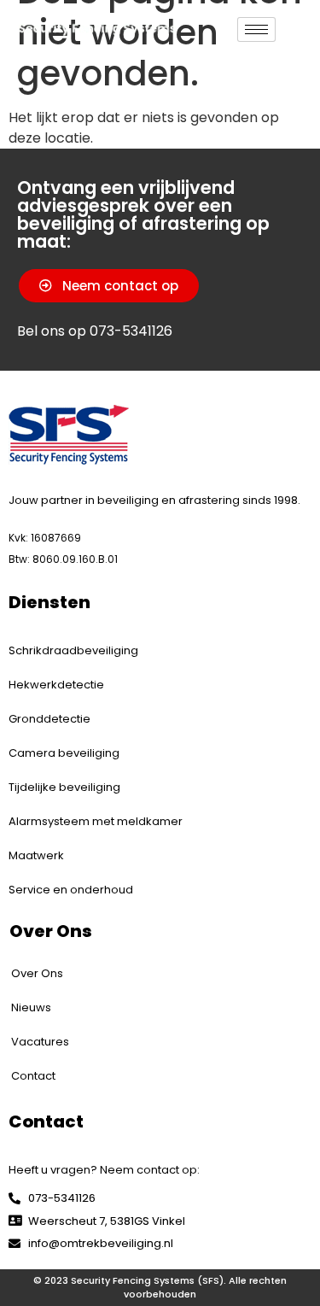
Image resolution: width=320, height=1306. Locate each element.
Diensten (49, 602)
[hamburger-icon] (256, 29)
